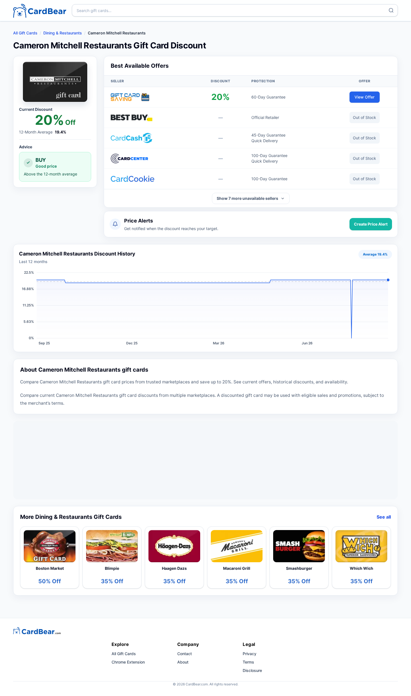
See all (384, 517)
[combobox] (235, 10)
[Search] (391, 10)
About (182, 662)
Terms (248, 662)
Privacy (249, 653)
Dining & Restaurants (62, 33)
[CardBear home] (39, 10)
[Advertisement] (205, 460)
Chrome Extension (128, 662)
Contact (184, 653)
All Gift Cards (25, 33)
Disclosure (252, 670)
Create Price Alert (371, 224)
